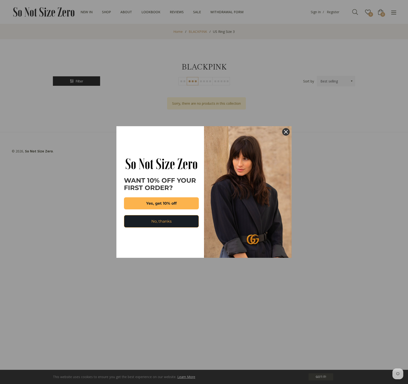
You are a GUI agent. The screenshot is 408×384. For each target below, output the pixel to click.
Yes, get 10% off (161, 203)
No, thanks (161, 221)
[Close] (286, 132)
